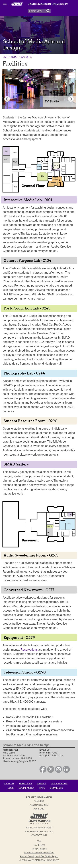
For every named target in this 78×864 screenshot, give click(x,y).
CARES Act (39, 845)
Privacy (41, 783)
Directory (25, 783)
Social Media (26, 788)
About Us (26, 57)
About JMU (39, 808)
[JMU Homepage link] (39, 824)
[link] (42, 771)
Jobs (11, 788)
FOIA (39, 841)
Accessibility (59, 783)
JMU (5, 57)
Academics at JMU (39, 805)
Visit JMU (39, 801)
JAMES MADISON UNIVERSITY (43, 860)
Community (56, 788)
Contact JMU (39, 835)
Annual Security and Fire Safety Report (39, 856)
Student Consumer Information (39, 852)
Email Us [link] (44, 749)
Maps (42, 788)
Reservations (29, 649)
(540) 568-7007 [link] (48, 752)
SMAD (14, 57)
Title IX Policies (39, 849)
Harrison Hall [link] (10, 749)
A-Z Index (9, 783)
